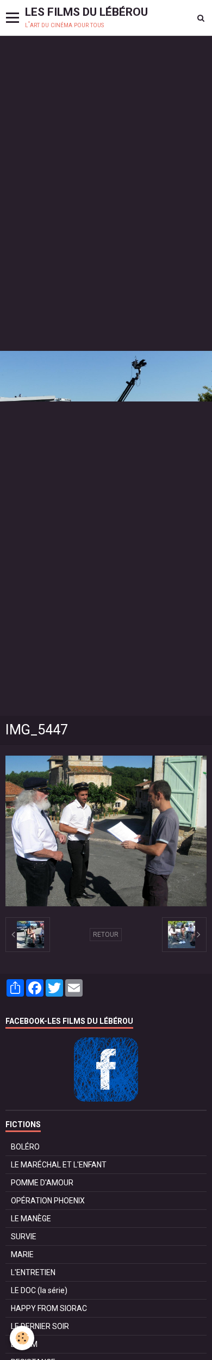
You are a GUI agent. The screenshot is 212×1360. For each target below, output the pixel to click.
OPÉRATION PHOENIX (48, 1200)
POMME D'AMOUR (42, 1182)
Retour (106, 934)
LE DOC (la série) (39, 1290)
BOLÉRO (25, 1146)
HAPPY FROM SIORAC (49, 1308)
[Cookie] (22, 1338)
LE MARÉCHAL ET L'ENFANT (59, 1164)
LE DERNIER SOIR (40, 1326)
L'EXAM (24, 1344)
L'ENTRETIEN (33, 1272)
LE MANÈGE (31, 1218)
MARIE (22, 1254)
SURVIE (23, 1236)
